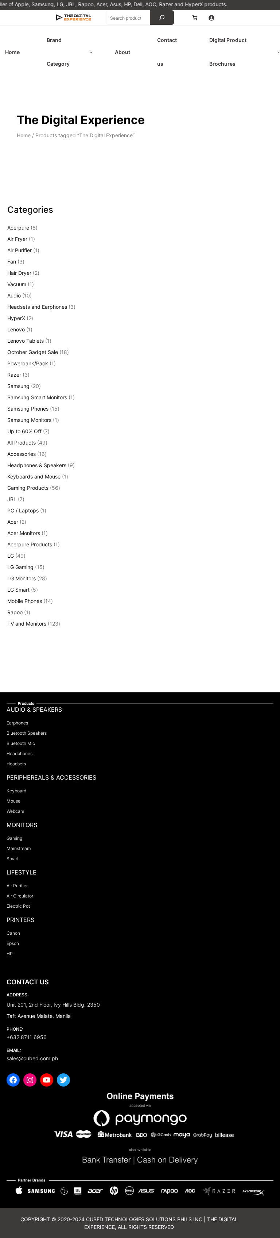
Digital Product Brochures (227, 52)
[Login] (211, 17)
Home (24, 135)
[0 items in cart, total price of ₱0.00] (194, 17)
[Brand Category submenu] (91, 51)
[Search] (162, 17)
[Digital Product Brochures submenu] (278, 51)
